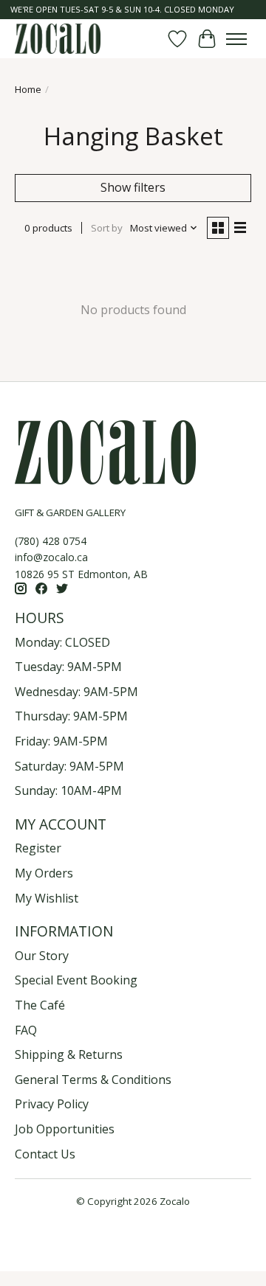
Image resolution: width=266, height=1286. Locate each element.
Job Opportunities (65, 1129)
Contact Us (45, 1154)
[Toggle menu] (236, 39)
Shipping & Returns (69, 1054)
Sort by (107, 227)
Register (38, 848)
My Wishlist (46, 898)
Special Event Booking (76, 980)
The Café (40, 1005)
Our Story (42, 956)
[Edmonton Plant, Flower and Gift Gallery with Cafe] (57, 39)
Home (28, 89)
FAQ (26, 1030)
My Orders (44, 873)
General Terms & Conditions (93, 1079)
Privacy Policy (52, 1104)
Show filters (133, 187)
